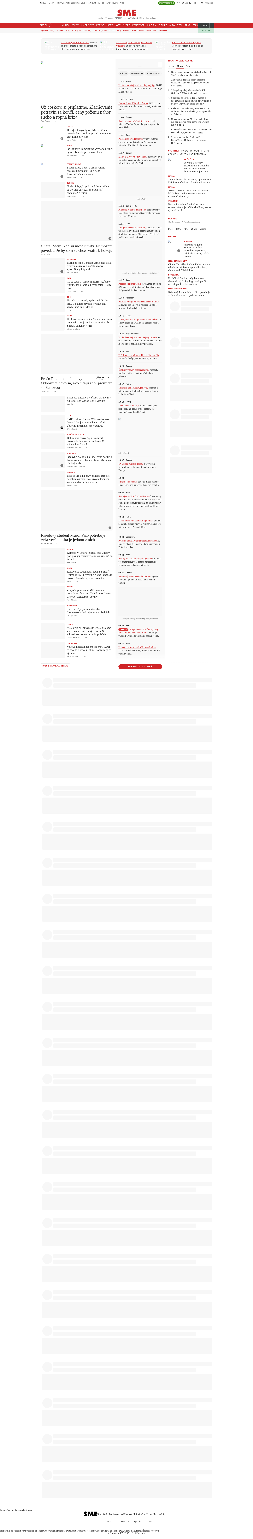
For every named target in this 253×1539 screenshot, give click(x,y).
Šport (126, 25)
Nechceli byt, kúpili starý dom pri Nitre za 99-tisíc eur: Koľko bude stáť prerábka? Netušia (89, 189)
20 (82, 429)
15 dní (194, 229)
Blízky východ (100, 30)
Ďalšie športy (190, 159)
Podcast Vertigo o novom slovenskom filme (138, 301)
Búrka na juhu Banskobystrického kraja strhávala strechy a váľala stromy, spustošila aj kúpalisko (89, 266)
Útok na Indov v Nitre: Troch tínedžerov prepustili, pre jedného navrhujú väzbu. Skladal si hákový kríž (89, 322)
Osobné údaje (102, 1531)
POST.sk (206, 30)
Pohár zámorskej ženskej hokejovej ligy (136, 85)
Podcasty (87, 30)
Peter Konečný (72, 466)
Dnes (170, 229)
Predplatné (129, 1514)
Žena (187, 25)
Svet (117, 25)
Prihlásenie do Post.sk (10, 1531)
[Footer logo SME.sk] (90, 1514)
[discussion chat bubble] (53, 254)
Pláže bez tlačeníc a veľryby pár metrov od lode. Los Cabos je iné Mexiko (89, 399)
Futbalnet (195, 151)
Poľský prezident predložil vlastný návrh (137, 647)
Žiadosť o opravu (151, 1531)
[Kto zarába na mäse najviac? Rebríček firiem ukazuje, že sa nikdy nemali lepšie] (163, 46)
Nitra (69, 316)
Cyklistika (173, 154)
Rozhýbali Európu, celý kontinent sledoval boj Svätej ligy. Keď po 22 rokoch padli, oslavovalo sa (187, 281)
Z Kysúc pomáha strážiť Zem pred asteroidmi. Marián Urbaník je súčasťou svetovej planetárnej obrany (89, 593)
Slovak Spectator (36, 1531)
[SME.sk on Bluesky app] (133, 1527)
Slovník (93, 3)
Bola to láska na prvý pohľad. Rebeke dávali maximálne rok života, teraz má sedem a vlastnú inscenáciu (88, 479)
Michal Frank (71, 177)
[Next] (159, 74)
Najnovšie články (47, 30)
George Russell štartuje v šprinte (133, 103)
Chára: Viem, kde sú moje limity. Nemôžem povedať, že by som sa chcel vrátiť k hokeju (77, 248)
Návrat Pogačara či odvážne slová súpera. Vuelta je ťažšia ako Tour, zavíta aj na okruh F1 (189, 207)
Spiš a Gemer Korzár (177, 261)
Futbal (184, 151)
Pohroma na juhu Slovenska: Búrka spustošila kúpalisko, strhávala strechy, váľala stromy (196, 250)
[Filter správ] (160, 64)
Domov (75, 25)
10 (82, 291)
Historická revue (129, 30)
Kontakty (101, 1514)
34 (83, 196)
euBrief (162, 25)
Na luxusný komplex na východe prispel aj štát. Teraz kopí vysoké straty (90, 150)
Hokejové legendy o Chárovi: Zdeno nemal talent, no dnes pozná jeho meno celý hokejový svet (89, 133)
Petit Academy (89, 1531)
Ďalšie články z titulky (55, 666)
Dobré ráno (151, 30)
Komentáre (138, 25)
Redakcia (110, 1514)
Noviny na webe (63, 3)
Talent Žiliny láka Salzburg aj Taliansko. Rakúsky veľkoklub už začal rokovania (190, 181)
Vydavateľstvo (50, 1531)
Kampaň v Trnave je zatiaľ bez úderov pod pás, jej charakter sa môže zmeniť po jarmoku (90, 556)
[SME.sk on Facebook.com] (119, 1528)
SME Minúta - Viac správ (140, 666)
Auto (172, 25)
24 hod (180, 66)
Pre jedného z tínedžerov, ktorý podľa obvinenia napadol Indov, (138, 631)
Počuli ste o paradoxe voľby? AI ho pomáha (138, 355)
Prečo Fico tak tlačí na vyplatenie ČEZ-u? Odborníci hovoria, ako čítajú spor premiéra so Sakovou (76, 383)
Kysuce (70, 587)
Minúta (65, 25)
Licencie (139, 1531)
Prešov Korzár (74, 164)
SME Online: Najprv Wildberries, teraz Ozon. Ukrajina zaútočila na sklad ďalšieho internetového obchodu (88, 422)
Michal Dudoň (72, 485)
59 (82, 155)
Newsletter (163, 30)
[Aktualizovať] (140, 64)
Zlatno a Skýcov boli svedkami (132, 156)
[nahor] (167, 1514)
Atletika (184, 154)
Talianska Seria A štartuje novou (133, 387)
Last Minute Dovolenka (80, 3)
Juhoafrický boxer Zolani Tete (132, 209)
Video (141, 30)
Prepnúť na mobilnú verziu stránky (16, 1510)
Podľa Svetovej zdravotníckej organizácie (137, 337)
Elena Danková (46, 543)
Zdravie (197, 25)
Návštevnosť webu (73, 1531)
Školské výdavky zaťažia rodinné (133, 370)
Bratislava (72, 643)
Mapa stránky (159, 1514)
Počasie (123, 73)
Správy (43, 3)
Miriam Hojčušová (73, 329)
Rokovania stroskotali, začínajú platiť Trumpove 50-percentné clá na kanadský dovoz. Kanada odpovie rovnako (89, 575)
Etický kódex (140, 1514)
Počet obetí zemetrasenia (129, 284)
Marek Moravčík (73, 656)
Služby (52, 3)
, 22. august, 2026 (108, 18)
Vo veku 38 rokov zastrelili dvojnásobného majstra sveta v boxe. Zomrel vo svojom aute (196, 167)
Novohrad (71, 259)
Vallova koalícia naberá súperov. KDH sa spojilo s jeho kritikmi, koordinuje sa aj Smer (89, 650)
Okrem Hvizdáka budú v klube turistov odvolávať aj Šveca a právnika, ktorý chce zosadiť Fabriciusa (189, 267)
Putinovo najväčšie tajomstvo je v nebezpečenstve (134, 45)
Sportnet (24, 1531)
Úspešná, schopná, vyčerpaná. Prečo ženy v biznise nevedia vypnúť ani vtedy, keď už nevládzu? (87, 303)
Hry (98, 3)
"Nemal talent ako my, (128, 405)
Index (110, 25)
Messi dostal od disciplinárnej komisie (135, 520)
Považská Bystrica (75, 434)
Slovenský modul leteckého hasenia (134, 576)
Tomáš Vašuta (72, 155)
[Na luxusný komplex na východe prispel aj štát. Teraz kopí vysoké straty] (53, 152)
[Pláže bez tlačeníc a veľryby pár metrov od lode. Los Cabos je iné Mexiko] (53, 404)
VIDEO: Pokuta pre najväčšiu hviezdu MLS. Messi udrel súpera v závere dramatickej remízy (188, 193)
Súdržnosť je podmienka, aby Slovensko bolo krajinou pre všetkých (88, 611)
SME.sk (43, 25)
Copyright (114, 1533)
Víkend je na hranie (127, 481)
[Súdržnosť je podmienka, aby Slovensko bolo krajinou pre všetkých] (53, 612)
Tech (179, 25)
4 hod (171, 66)
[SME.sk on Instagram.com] (126, 1528)
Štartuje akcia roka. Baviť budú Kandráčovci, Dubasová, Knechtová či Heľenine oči (189, 140)
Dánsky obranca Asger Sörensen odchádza (138, 319)
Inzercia (60, 1531)
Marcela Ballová (72, 272)
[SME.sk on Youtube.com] (130, 1528)
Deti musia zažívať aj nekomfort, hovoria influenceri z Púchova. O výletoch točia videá (85, 441)
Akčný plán (129, 1531)
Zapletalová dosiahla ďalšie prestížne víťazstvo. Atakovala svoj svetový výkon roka (190, 82)
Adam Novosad (72, 196)
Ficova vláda (137, 73)
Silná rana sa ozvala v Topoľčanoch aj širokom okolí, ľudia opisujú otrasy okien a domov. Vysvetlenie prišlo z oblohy (191, 101)
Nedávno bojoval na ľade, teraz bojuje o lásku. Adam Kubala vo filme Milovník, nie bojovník (89, 460)
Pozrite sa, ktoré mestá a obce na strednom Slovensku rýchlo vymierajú (79, 45)
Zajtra (178, 229)
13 (86, 637)
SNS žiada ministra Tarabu (130, 464)
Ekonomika (114, 30)
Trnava (70, 549)
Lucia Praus (45, 391)
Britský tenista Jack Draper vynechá (135, 558)
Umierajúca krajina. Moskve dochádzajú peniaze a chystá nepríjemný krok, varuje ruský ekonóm (190, 122)
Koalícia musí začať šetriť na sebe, (134, 121)
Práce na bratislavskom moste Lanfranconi (138, 540)
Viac (122, 3)
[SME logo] (126, 11)
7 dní (188, 66)
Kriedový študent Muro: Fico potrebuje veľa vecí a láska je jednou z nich (73, 537)
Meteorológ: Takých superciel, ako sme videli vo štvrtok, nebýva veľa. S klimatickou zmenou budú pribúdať (89, 631)
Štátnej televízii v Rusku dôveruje (133, 496)
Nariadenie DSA (116, 1531)
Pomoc (149, 1514)
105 (84, 656)
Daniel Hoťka (71, 291)
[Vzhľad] (195, 3)
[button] (204, 25)
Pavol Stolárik (72, 600)
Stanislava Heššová (74, 448)
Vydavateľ (119, 1514)
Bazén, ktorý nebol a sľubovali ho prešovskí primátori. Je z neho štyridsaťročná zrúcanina (86, 171)
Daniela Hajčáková (73, 637)
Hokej (69, 127)
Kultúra (151, 25)
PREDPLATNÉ (166, 3)
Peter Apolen (45, 121)
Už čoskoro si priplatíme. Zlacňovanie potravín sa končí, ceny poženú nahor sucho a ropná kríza (76, 112)
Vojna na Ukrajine (73, 30)
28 (55, 121)
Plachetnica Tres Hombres (130, 139)
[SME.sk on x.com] (123, 1528)
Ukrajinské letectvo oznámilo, (132, 227)
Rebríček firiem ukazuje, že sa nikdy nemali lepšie (187, 45)
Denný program (198, 154)
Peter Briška (71, 562)
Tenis (205, 151)
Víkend (203, 229)
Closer (60, 30)
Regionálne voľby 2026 (110, 3)
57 (57, 543)
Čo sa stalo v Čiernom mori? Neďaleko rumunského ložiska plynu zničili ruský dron (89, 285)
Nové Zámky (173, 275)
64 (55, 391)
